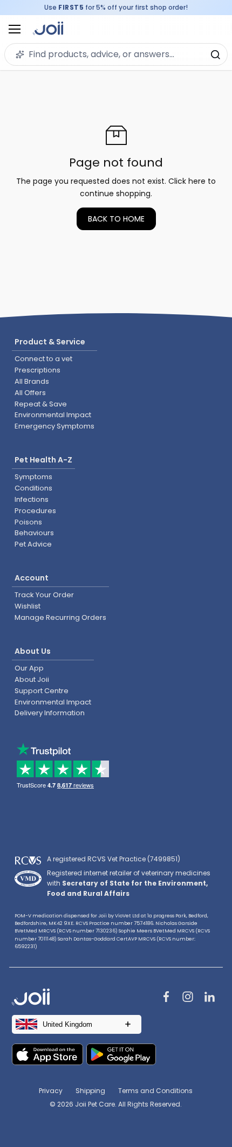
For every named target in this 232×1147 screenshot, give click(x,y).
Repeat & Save (41, 404)
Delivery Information (50, 713)
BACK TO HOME (116, 218)
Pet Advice (33, 544)
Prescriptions (37, 370)
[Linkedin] (209, 998)
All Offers (30, 393)
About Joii (32, 679)
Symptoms (33, 477)
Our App (29, 668)
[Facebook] (166, 998)
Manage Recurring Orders (60, 617)
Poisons (28, 522)
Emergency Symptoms (54, 426)
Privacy (51, 1090)
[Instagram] (187, 998)
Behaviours (34, 533)
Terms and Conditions (155, 1090)
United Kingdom (67, 1024)
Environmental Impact (53, 415)
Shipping (90, 1090)
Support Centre (42, 691)
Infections (32, 499)
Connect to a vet (43, 359)
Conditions (33, 488)
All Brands (32, 381)
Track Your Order (44, 595)
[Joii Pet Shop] (48, 29)
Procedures (35, 511)
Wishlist (27, 606)
